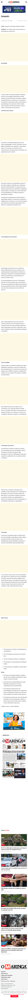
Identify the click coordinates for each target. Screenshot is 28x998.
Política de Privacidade (6, 975)
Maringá (4, 925)
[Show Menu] (1, 2)
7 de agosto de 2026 (6, 891)
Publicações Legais (5, 977)
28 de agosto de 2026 (6, 851)
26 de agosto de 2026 (6, 871)
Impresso (3, 971)
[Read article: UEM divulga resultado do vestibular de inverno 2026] (14, 880)
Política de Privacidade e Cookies (16, 994)
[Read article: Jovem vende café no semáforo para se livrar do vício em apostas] (14, 860)
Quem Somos (4, 979)
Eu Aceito (14, 996)
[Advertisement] (14, 47)
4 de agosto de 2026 (6, 932)
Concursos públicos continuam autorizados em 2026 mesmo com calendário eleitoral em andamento (13, 950)
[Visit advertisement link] (14, 9)
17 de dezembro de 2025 (22, 20)
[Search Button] (26, 2)
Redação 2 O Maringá (7, 20)
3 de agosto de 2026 (6, 953)
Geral (3, 845)
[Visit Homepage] (14, 2)
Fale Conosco (4, 973)
